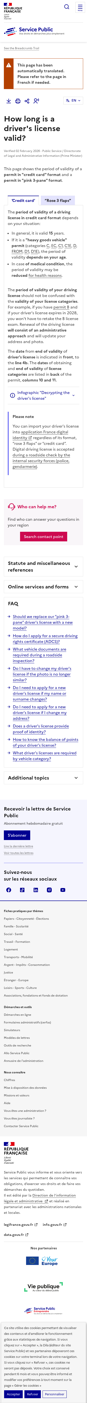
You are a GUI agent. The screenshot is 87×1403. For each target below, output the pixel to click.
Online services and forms (38, 586)
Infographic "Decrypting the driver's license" (43, 395)
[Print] (18, 101)
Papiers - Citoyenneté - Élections (26, 919)
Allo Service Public (16, 1053)
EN (74, 100)
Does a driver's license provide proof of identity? (41, 729)
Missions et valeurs (16, 1095)
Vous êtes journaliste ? (19, 1118)
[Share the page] (27, 101)
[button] (36, 101)
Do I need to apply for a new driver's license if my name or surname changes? (39, 693)
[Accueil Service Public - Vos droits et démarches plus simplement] (35, 36)
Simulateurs (12, 1030)
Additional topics (28, 777)
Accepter (13, 1394)
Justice (8, 972)
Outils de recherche (17, 1045)
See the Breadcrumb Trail (21, 48)
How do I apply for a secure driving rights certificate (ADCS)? (45, 638)
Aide (7, 1103)
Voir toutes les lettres (18, 853)
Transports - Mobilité (18, 957)
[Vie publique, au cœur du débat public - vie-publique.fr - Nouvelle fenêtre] (43, 1287)
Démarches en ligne (17, 1015)
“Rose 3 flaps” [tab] (58, 200)
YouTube (63, 890)
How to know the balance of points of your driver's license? (45, 742)
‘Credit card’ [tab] (23, 200)
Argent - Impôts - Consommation (27, 965)
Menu (80, 10)
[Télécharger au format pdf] (8, 101)
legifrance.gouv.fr (18, 1224)
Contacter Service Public (21, 1126)
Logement (11, 949)
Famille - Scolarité (16, 926)
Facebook (9, 890)
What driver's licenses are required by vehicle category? (45, 756)
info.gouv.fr (52, 1224)
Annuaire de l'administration (23, 1061)
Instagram (49, 890)
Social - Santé (13, 934)
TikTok (22, 890)
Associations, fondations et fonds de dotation (36, 995)
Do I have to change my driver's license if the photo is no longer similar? (42, 674)
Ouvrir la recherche (67, 7)
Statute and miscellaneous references (39, 567)
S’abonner (17, 835)
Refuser (32, 1394)
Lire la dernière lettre (18, 846)
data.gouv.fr (14, 1234)
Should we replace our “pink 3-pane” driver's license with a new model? (43, 622)
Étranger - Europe (16, 980)
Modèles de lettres (17, 1038)
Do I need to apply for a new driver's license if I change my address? (40, 712)
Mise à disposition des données (25, 1088)
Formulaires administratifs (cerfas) (27, 1022)
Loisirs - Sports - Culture (20, 988)
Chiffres (9, 1080)
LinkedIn (36, 890)
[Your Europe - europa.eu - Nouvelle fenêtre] (44, 1260)
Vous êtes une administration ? (25, 1111)
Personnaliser (54, 1394)
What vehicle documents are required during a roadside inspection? (39, 655)
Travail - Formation (17, 942)
